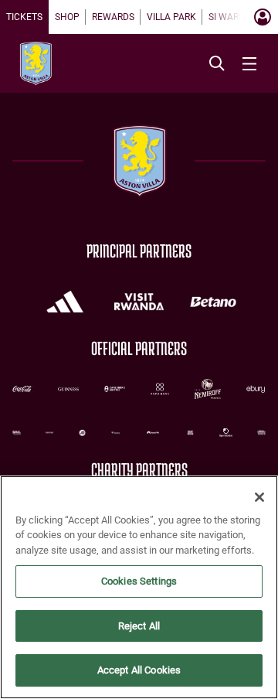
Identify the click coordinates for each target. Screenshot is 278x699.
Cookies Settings (139, 581)
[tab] (24, 17)
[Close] (259, 497)
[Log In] (262, 17)
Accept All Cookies (139, 670)
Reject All (139, 626)
